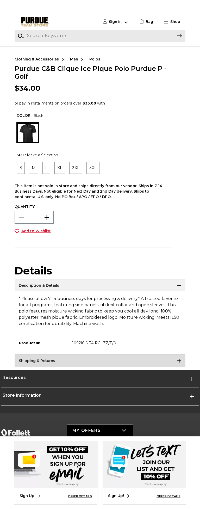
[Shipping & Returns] (100, 361)
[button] (174, 21)
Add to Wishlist (36, 231)
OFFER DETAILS (80, 496)
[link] (145, 21)
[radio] (21, 168)
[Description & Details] (100, 285)
